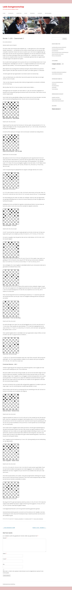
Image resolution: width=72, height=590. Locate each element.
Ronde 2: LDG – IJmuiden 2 (39, 527)
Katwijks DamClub (55, 97)
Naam (4, 553)
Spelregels (32, 13)
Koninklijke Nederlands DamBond (59, 72)
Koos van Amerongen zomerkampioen (60, 52)
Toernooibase (55, 89)
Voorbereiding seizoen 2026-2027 (59, 47)
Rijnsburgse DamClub (56, 99)
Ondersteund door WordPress (9, 584)
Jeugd (26, 13)
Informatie (10, 13)
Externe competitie (19, 518)
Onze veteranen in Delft (9, 527)
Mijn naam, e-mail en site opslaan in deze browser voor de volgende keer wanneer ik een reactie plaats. (23, 571)
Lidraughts (54, 87)
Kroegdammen (48, 13)
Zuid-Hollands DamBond (57, 73)
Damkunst (54, 84)
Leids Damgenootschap (13, 6)
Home (4, 13)
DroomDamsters (55, 85)
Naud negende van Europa (57, 54)
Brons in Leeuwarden (56, 55)
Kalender (40, 13)
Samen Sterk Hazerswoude (58, 100)
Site (3, 564)
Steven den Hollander (38, 518)
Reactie (5, 538)
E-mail (4, 559)
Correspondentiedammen (57, 82)
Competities (18, 13)
